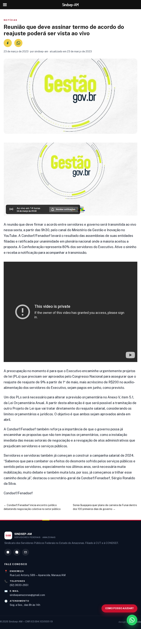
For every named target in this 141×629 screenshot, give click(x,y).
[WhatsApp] (16, 552)
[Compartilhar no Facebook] (8, 43)
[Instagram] (7, 552)
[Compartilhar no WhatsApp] (18, 43)
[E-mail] (25, 552)
